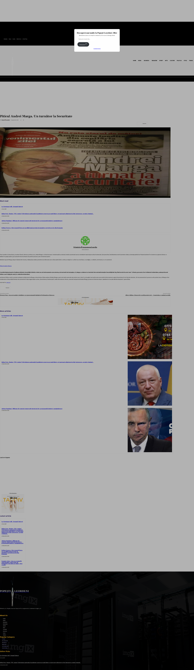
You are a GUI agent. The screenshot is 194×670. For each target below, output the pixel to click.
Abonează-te (82, 44)
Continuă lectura (97, 48)
